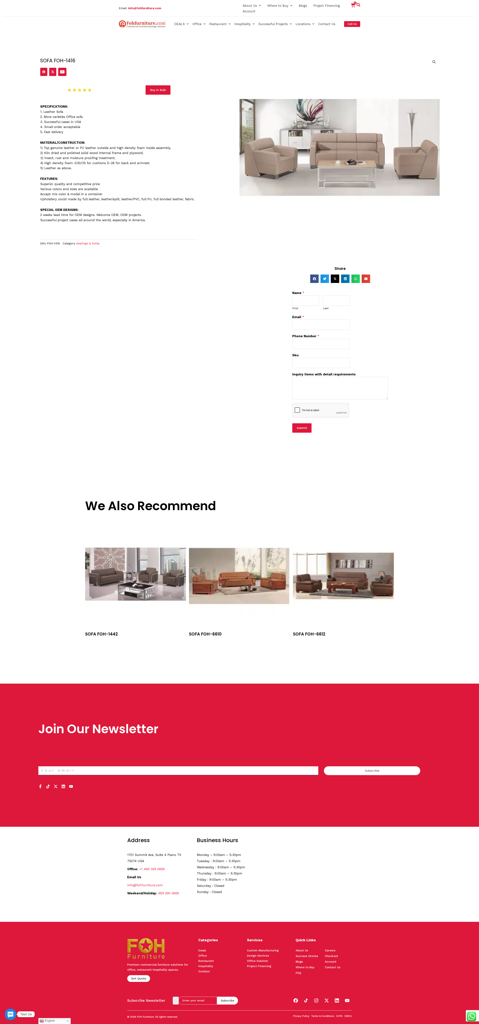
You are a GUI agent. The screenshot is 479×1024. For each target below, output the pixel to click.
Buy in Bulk (93, 641)
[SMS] (10, 1014)
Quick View (93, 646)
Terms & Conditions (322, 1016)
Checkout (331, 956)
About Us (250, 5)
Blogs (303, 5)
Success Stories (307, 956)
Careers (330, 950)
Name (298, 293)
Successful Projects (273, 24)
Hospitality (242, 24)
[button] (358, 5)
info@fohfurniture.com (144, 8)
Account (249, 11)
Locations (303, 24)
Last (326, 308)
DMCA (348, 1016)
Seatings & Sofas (88, 243)
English (49, 1020)
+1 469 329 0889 (152, 869)
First (295, 308)
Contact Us (326, 24)
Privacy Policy (301, 1016)
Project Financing (326, 5)
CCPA (339, 1016)
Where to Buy (277, 5)
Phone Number (305, 336)
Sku (295, 355)
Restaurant (218, 24)
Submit (302, 428)
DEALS (179, 24)
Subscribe (227, 1000)
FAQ (298, 973)
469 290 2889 (168, 893)
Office (197, 24)
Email (298, 317)
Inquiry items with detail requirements (324, 374)
